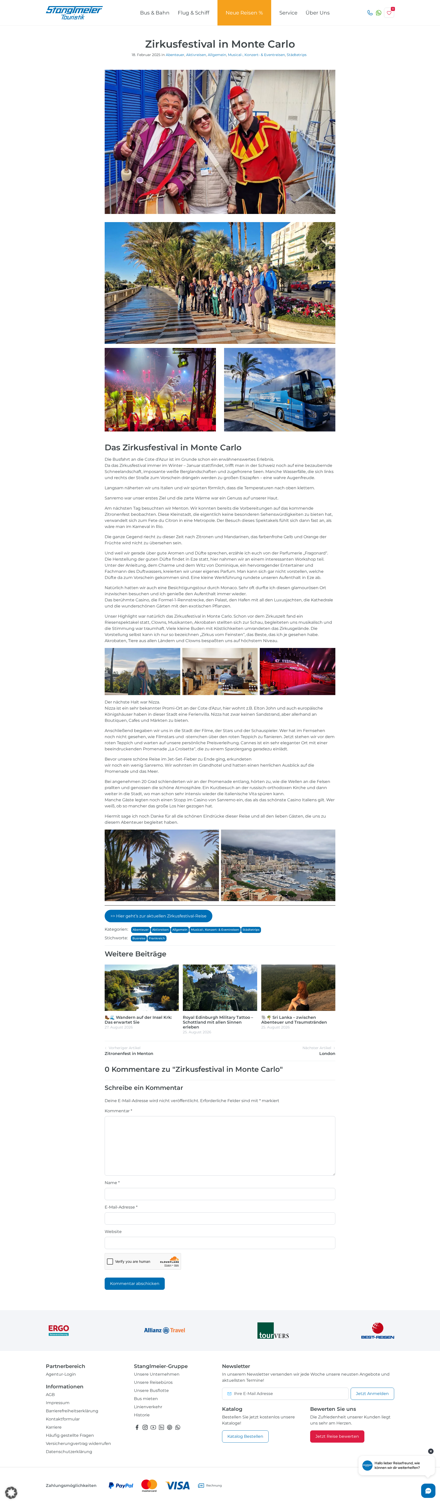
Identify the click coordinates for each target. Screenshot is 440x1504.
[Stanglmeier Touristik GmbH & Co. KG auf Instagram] (145, 1427)
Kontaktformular (63, 1419)
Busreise (138, 938)
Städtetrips (297, 54)
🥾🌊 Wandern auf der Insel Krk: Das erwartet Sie (138, 1020)
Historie (142, 1415)
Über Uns (318, 13)
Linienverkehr (148, 1406)
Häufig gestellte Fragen (70, 1435)
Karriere (54, 1427)
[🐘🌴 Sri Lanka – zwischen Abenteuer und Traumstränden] (298, 987)
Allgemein (217, 54)
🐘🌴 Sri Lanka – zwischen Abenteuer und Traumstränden (294, 1020)
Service (288, 13)
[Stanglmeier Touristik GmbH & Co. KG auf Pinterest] (170, 1427)
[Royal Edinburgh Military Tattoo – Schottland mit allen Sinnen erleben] (220, 987)
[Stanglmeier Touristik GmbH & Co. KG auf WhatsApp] (178, 1427)
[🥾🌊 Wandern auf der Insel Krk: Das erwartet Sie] (142, 987)
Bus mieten (146, 1398)
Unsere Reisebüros (153, 1382)
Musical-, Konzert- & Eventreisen (256, 54)
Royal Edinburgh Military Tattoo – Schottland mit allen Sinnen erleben (218, 1022)
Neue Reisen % (244, 13)
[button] (11, 1493)
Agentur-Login (61, 1374)
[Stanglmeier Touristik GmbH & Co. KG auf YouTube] (153, 1427)
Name (112, 1182)
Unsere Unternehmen (157, 1374)
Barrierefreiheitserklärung (72, 1410)
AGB (50, 1394)
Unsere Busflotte (151, 1390)
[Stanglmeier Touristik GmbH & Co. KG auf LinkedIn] (161, 1427)
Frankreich (157, 938)
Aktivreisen (196, 54)
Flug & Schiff (193, 13)
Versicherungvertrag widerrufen (78, 1443)
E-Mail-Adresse (121, 1207)
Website (113, 1231)
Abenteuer (175, 54)
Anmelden (372, 1393)
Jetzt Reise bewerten (337, 1436)
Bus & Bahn (155, 13)
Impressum (58, 1402)
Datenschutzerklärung (69, 1451)
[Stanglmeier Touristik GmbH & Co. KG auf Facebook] (137, 1427)
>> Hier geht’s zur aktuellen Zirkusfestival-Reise (159, 916)
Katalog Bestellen (245, 1436)
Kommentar (118, 1110)
